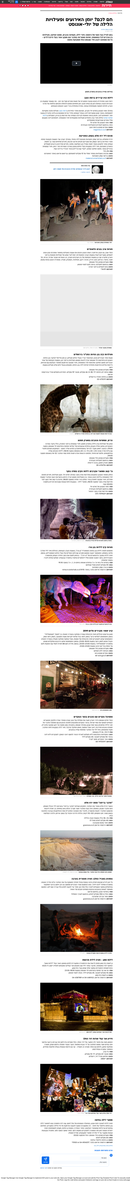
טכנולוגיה (47, 2)
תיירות (54, 2)
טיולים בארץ (91, 5)
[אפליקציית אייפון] (25, 5)
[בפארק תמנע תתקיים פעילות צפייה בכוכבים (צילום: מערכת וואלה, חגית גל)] (76, 520)
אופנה (40, 2)
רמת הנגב (63, 111)
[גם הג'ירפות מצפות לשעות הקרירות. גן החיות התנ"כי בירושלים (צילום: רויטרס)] (76, 410)
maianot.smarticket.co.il (96, 158)
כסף (71, 2)
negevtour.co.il (99, 130)
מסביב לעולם (74, 5)
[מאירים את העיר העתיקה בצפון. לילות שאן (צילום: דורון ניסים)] (76, 1008)
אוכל (66, 2)
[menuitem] (101, 2)
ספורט (96, 2)
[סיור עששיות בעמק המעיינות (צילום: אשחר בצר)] (76, 211)
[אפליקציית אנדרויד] (28, 5)
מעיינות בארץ (60, 5)
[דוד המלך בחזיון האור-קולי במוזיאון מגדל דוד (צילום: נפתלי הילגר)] (76, 1089)
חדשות (102, 2)
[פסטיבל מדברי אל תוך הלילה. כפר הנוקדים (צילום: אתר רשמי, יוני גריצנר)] (76, 772)
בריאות (60, 2)
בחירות (89, 2)
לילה (98, 1145)
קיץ (95, 1145)
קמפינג (68, 5)
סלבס (76, 2)
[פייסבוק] (20, 5)
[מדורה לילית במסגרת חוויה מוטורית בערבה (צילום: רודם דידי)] (76, 929)
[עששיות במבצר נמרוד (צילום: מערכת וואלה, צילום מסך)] (76, 312)
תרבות (83, 2)
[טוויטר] (23, 5)
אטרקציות (102, 1145)
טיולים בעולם (83, 5)
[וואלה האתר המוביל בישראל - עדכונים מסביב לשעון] (109, 2)
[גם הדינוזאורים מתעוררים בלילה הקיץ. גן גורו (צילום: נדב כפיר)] (76, 600)
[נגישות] (2, 2)
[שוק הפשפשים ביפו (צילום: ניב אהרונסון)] (76, 686)
